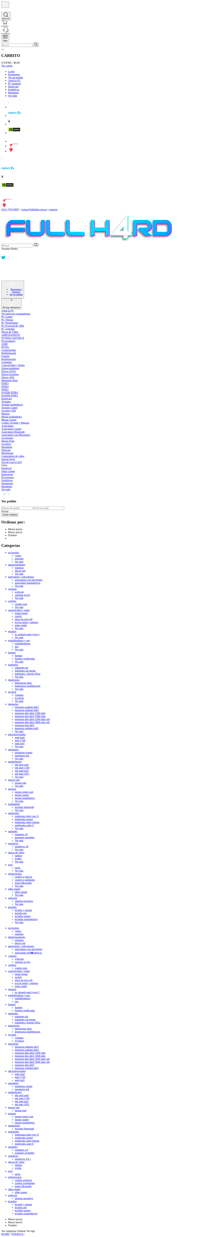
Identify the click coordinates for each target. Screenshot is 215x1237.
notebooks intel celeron (27, 822)
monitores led (22, 755)
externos (19, 567)
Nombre (12, 535)
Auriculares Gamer (11, 428)
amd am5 (20, 743)
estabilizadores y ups (19, 640)
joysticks (19, 698)
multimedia (14, 804)
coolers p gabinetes (25, 879)
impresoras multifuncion (27, 685)
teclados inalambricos (26, 919)
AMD (4, 344)
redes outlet (21, 625)
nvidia (18, 858)
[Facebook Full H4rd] (3, 263)
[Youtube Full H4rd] (4, 273)
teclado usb (21, 913)
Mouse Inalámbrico (11, 416)
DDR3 (5, 383)
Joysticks (6, 444)
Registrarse (14, 74)
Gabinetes (6, 362)
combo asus (21, 604)
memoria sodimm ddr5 (27, 728)
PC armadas (14, 83)
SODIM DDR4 (9, 392)
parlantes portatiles (24, 837)
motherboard (15, 761)
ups (16, 646)
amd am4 (20, 737)
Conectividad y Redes (13, 365)
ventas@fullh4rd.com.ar (34, 209)
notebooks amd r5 (24, 825)
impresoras (13, 679)
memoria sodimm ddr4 (27, 710)
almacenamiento (16, 564)
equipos (12, 631)
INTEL (5, 347)
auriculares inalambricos (27, 582)
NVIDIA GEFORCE (12, 338)
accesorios (13, 552)
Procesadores (8, 341)
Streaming (6, 447)
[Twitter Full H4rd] (3, 258)
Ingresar (16, 292)
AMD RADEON (10, 334)
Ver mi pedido (15, 77)
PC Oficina (7, 319)
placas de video (16, 852)
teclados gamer (23, 916)
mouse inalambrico (25, 798)
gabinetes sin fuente (25, 670)
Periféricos (13, 89)
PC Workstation (9, 322)
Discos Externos (10, 374)
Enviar (4, 511)
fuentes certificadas (25, 658)
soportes (19, 558)
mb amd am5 (22, 770)
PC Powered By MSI (12, 325)
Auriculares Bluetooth (13, 431)
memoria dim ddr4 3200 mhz (30, 713)
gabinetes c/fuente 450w (27, 1022)
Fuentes (5, 356)
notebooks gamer (24, 819)
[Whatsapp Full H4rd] (3, 253)
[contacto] (5, 33)
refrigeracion (15, 873)
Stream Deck (8, 459)
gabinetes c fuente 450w (27, 673)
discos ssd (20, 570)
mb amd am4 (22, 764)
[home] (5, 10)
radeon (18, 855)
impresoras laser (23, 682)
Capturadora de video (12, 456)
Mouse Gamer (8, 419)
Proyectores (7, 477)
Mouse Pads (7, 441)
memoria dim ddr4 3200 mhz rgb (32, 719)
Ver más (19, 561)
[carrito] (4, 25)
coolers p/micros (23, 1180)
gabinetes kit (21, 667)
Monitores (13, 92)
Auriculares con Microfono (15, 434)
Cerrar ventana (10, 514)
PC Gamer (7, 316)
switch (18, 616)
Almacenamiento (10, 368)
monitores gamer (23, 752)
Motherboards (8, 353)
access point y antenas (26, 622)
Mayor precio (15, 532)
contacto (53, 209)
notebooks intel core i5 (27, 816)
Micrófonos (7, 453)
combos (12, 601)
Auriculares (7, 425)
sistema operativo (24, 901)
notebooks (13, 813)
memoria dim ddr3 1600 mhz (30, 716)
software (12, 898)
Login (11, 71)
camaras (12, 589)
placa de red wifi (23, 619)
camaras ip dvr (22, 595)
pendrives (13, 843)
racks (17, 867)
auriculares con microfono (28, 579)
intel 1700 (20, 740)
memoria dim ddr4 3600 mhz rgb (32, 722)
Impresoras (7, 474)
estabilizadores (22, 643)
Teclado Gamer (9, 407)
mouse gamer (22, 795)
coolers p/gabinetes (25, 1183)
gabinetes (13, 664)
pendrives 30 (21, 846)
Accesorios (7, 438)
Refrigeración (8, 359)
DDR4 (5, 386)
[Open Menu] (5, 38)
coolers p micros (23, 876)
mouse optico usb (24, 792)
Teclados (6, 401)
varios (18, 555)
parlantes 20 (21, 834)
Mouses (5, 413)
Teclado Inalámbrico (12, 404)
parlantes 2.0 (21, 1149)
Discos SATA (8, 371)
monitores (13, 749)
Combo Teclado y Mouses (15, 422)
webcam (19, 592)
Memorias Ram (9, 380)
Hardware (13, 86)
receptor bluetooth (24, 807)
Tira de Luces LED (11, 462)
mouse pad (13, 779)
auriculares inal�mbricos (28, 952)
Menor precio (15, 529)
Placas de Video (9, 331)
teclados (12, 907)
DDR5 (5, 389)
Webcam (6, 450)
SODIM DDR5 (9, 395)
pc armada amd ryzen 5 (27, 634)
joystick (12, 692)
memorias (13, 704)
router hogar (21, 613)
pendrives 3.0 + (23, 1159)
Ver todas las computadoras (15, 313)
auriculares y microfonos (21, 576)
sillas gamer (14, 889)
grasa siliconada (23, 882)
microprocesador (17, 734)
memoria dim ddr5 (24, 725)
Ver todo (12, 95)
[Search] (6, 16)
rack (10, 864)
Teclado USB (8, 410)
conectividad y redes (19, 610)
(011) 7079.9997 (10, 209)
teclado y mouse (23, 910)
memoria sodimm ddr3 (27, 707)
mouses (12, 789)
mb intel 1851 (22, 773)
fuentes (12, 652)
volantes (19, 695)
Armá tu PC (14, 80)
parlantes (12, 831)
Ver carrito (6, 65)
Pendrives (6, 468)
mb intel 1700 (22, 767)
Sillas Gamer (8, 471)
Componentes (8, 350)
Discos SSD (7, 377)
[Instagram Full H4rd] (3, 268)
